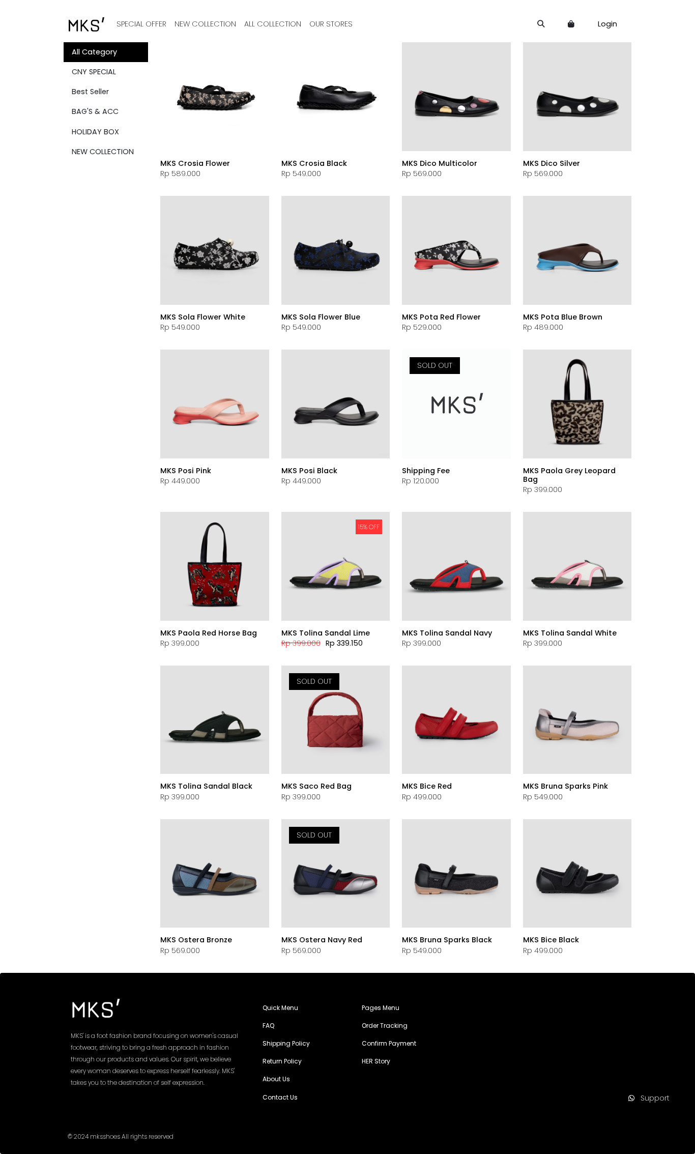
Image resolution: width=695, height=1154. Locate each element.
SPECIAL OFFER (141, 24)
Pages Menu (380, 1007)
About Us (276, 1079)
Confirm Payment (389, 1043)
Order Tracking (385, 1025)
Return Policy (282, 1061)
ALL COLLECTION (272, 24)
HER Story (376, 1061)
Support (652, 1098)
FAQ (268, 1025)
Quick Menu (280, 1007)
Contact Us (280, 1097)
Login (607, 24)
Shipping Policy (286, 1043)
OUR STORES (331, 24)
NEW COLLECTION (205, 24)
